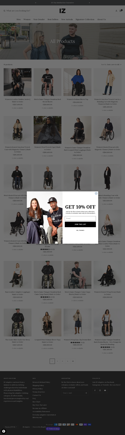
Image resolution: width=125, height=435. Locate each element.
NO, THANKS (80, 230)
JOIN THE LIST (80, 224)
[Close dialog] (96, 193)
